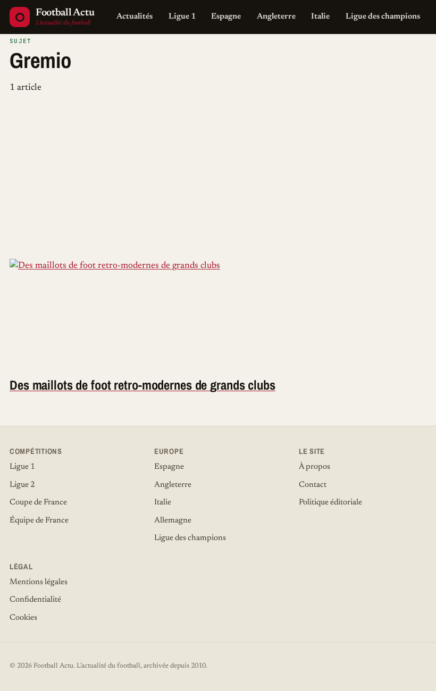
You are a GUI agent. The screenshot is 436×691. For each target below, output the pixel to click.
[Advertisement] (218, 179)
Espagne (226, 17)
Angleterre (276, 17)
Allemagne (172, 521)
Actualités (134, 17)
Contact (312, 485)
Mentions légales (39, 582)
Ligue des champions (383, 17)
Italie (320, 17)
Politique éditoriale (330, 503)
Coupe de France (38, 503)
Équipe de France (39, 521)
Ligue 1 (182, 17)
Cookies (23, 618)
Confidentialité (35, 600)
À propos (314, 467)
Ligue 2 (22, 485)
